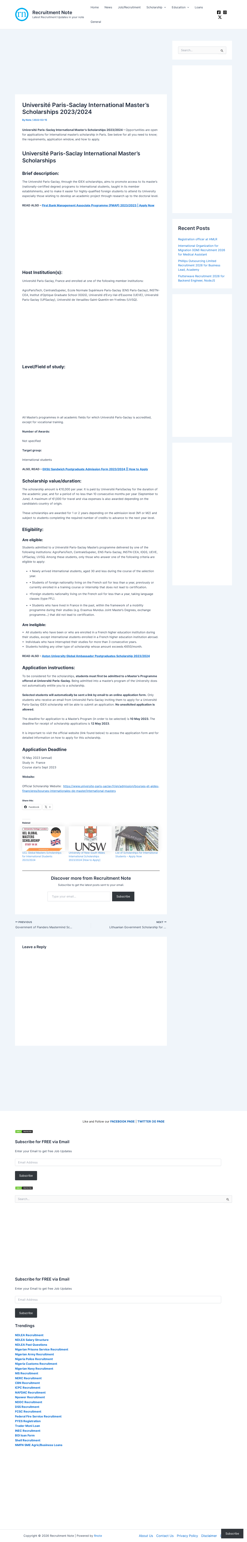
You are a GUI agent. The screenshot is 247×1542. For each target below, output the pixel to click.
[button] (164, 7)
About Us (146, 1536)
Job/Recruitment (129, 7)
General (96, 22)
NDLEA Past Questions (31, 1344)
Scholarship (154, 7)
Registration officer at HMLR (197, 239)
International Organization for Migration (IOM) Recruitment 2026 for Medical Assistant (201, 250)
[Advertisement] (91, 67)
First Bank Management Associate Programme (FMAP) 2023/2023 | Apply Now (98, 205)
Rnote (98, 1535)
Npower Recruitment (30, 1397)
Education (179, 7)
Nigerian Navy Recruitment (34, 1368)
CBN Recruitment (27, 1383)
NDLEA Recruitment (29, 1335)
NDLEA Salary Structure (32, 1340)
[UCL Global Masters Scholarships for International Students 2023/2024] (43, 838)
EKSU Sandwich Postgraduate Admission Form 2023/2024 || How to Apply (95, 469)
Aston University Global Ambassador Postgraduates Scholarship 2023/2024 (96, 656)
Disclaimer (209, 1536)
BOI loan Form (25, 1435)
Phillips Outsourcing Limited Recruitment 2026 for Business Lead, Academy (199, 265)
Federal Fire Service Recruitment (38, 1416)
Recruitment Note (52, 12)
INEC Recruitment (27, 1430)
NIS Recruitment (26, 1373)
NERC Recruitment (28, 1378)
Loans (199, 7)
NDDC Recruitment (28, 1402)
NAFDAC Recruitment (30, 1392)
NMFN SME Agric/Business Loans (38, 1445)
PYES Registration (28, 1421)
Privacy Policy (187, 1536)
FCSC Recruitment (28, 1411)
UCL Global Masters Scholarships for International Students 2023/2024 (41, 856)
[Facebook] (219, 12)
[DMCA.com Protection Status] (24, 1131)
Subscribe (123, 896)
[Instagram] (225, 12)
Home (95, 7)
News (108, 7)
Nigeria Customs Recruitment (36, 1363)
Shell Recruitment (27, 1440)
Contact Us (165, 1536)
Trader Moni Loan (27, 1426)
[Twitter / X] (220, 17)
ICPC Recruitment (27, 1387)
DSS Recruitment (27, 1407)
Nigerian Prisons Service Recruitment (41, 1349)
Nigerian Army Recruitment (34, 1354)
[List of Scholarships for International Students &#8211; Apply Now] (136, 838)
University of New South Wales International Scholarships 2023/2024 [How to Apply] (87, 856)
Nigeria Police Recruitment (34, 1359)
